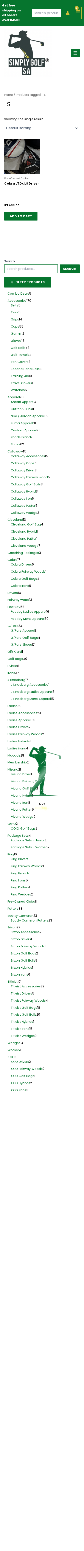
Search (9, 261)
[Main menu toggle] (75, 53)
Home (8, 95)
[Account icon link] (68, 13)
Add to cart (21, 216)
